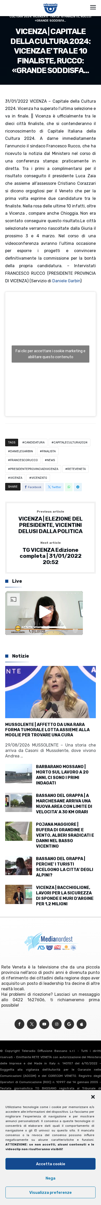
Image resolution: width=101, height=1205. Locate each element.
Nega (50, 1178)
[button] (93, 1096)
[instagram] (57, 1024)
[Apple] (81, 1024)
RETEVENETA (76, 469)
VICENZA (16, 478)
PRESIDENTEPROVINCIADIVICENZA (34, 469)
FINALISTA (49, 451)
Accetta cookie (50, 1164)
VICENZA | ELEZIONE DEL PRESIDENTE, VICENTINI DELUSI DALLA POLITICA (50, 522)
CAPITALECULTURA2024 (71, 442)
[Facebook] (19, 1024)
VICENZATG (39, 478)
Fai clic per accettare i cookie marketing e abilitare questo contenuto (50, 354)
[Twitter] (32, 1024)
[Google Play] (69, 1024)
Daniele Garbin (66, 280)
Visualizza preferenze (50, 1192)
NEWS (51, 460)
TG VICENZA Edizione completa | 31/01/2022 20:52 (51, 553)
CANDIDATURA (34, 442)
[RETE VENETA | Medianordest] (50, 3)
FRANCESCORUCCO (24, 460)
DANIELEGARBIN (21, 451)
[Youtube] (44, 1024)
